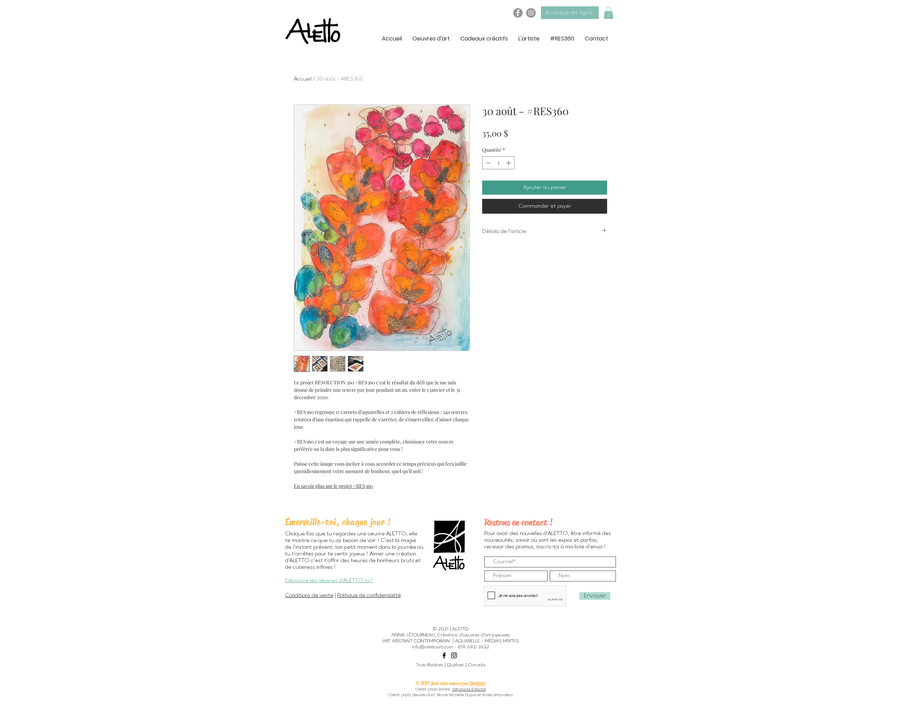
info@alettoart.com (432, 646)
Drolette (477, 683)
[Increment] (509, 163)
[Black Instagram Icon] (454, 655)
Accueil (302, 79)
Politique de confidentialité (369, 595)
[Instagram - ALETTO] (531, 13)
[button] (608, 13)
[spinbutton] (498, 163)
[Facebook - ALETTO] (518, 13)
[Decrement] (487, 163)
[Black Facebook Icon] (444, 655)
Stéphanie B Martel (469, 689)
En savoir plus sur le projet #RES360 (333, 486)
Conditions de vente (309, 595)
